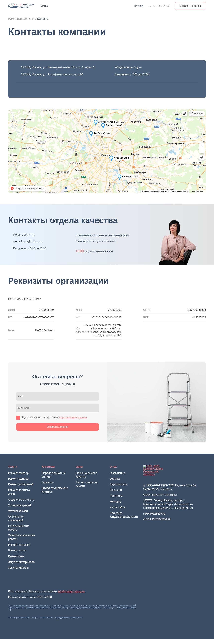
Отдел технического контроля (55, 489)
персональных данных (73, 417)
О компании (117, 473)
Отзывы (115, 478)
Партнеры (116, 495)
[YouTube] (28, 89)
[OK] (37, 89)
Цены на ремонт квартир (86, 474)
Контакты (116, 501)
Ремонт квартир (18, 473)
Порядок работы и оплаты (54, 474)
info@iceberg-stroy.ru (128, 67)
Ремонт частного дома (19, 491)
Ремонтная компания (21, 18)
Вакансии (116, 490)
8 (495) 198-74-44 (23, 234)
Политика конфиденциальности (124, 514)
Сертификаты (119, 484)
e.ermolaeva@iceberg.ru (27, 241)
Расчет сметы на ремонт (86, 484)
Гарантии (48, 482)
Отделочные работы (21, 499)
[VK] (18, 89)
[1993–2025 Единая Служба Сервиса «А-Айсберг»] (21, 6)
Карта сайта (117, 507)
